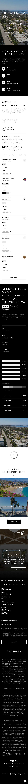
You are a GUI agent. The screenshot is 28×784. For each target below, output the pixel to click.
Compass (4, 659)
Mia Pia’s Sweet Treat (7, 256)
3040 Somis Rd (5, 219)
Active (5, 150)
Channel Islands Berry (7, 178)
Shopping (19, 146)
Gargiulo (4, 236)
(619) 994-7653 (4, 598)
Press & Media (4, 613)
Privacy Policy (12, 636)
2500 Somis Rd (5, 180)
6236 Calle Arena (6, 258)
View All (14, 521)
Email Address (6, 624)
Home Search (4, 609)
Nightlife (18, 150)
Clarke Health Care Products (9, 159)
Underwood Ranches (7, 198)
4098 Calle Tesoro (6, 199)
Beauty (11, 150)
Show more (14, 277)
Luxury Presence (14, 766)
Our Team (3, 612)
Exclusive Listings (5, 610)
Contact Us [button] (19, 569)
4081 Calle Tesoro (6, 161)
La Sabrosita (5, 217)
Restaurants (10, 146)
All (4, 146)
